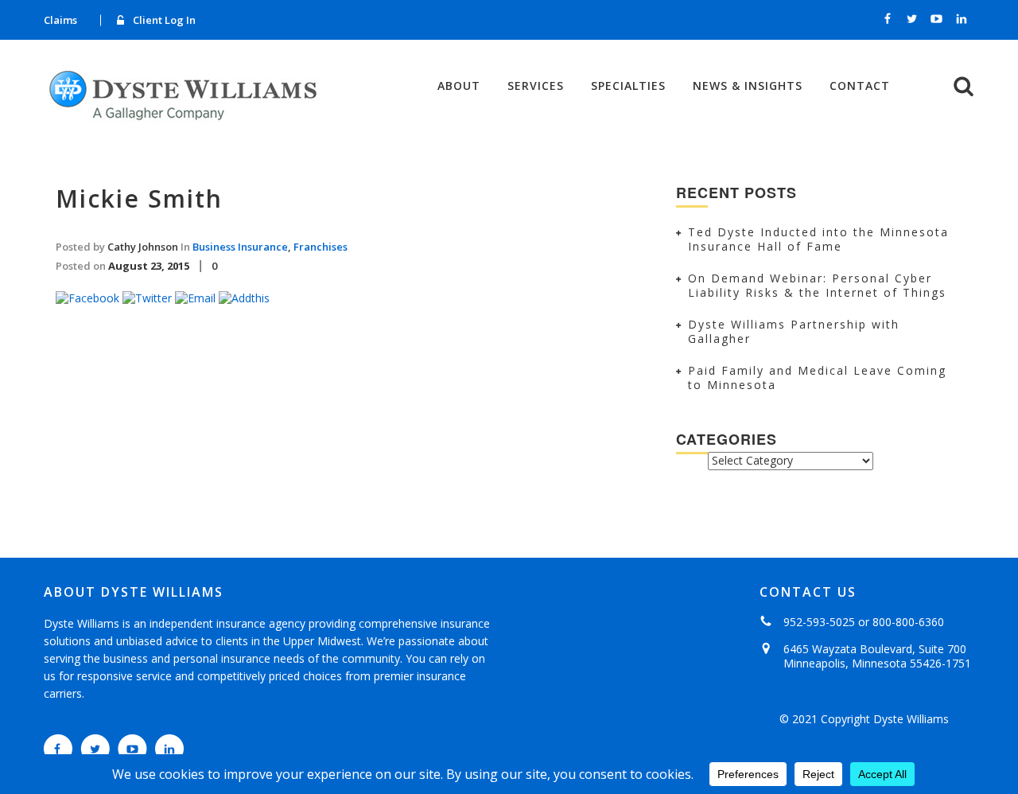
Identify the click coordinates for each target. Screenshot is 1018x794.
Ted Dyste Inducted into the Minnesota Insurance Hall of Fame (818, 239)
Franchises (320, 246)
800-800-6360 (908, 621)
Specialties (628, 85)
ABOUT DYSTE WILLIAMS (133, 592)
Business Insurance (240, 246)
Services (535, 85)
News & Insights (747, 85)
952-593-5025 (819, 621)
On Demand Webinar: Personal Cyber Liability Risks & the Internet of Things (817, 285)
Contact (860, 85)
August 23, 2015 (148, 266)
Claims (60, 20)
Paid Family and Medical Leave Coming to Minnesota (817, 377)
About (458, 85)
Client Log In (164, 20)
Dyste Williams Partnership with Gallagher (793, 331)
